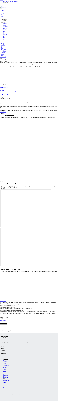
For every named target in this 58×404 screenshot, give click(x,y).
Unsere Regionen (5, 377)
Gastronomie (2, 54)
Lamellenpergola (5, 362)
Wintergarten (2, 43)
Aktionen (4, 386)
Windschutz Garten (5, 366)
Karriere (4, 376)
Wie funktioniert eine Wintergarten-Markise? (4, 303)
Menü (2, 48)
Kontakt (4, 381)
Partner (4, 387)
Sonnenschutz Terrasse (6, 364)
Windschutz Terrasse (6, 365)
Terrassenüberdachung (3, 49)
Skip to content (1, 0)
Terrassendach (5, 361)
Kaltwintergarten (4, 51)
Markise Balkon (5, 367)
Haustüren (4, 368)
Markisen (2, 46)
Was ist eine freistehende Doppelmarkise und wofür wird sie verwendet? (7, 307)
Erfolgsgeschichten (5, 375)
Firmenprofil (4, 374)
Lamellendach (5, 363)
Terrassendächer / (5, 360)
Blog (1, 47)
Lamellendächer (3, 45)
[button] (29, 303)
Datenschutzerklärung (4, 330)
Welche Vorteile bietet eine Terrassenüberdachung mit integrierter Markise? (8, 305)
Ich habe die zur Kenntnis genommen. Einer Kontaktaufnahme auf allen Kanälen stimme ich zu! (10, 330)
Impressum (4, 382)
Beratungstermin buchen (6, 380)
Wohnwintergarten (5, 44)
